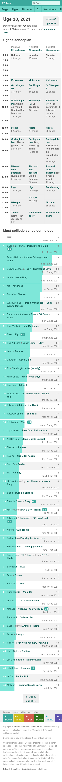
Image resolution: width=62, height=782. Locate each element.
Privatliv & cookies (11, 769)
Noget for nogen (26, 455)
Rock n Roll (22, 676)
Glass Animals (14, 302)
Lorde (10, 277)
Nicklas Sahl (13, 438)
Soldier (21, 464)
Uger (15, 9)
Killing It (23, 384)
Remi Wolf (12, 617)
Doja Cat (11, 294)
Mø (8, 285)
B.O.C (44, 555)
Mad (22, 583)
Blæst (10, 334)
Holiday (17, 472)
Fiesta (14, 127)
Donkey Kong (33, 659)
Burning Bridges (24, 492)
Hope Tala (12, 583)
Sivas (9, 245)
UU (9, 249)
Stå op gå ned (40, 518)
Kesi (29, 555)
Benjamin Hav (14, 546)
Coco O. (11, 464)
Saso (9, 625)
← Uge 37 (51, 19)
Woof (23, 422)
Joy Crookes (13, 430)
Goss (9, 575)
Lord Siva (20, 245)
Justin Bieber (29, 342)
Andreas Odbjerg (32, 257)
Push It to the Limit (37, 245)
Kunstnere (49, 9)
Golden (26, 651)
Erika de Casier (14, 501)
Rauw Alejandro (15, 413)
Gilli (22, 555)
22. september (53, 49)
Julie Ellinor (12, 668)
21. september (35, 49)
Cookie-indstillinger (38, 769)
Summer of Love (42, 268)
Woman (22, 294)
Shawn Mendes (15, 268)
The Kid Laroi (14, 342)
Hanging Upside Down (29, 684)
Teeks (10, 634)
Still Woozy (12, 422)
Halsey (10, 642)
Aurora (10, 529)
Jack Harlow (32, 481)
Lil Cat (10, 676)
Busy (28, 501)
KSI (8, 472)
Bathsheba (12, 538)
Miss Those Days (31, 376)
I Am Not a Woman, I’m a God (32, 642)
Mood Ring (21, 277)
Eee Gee (11, 384)
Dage (5, 9)
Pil (8, 368)
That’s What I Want (28, 600)
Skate (10, 317)
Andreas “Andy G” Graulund (26, 726)
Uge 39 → (51, 23)
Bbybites (11, 447)
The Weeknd (13, 325)
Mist (9, 509)
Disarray (25, 668)
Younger (20, 634)
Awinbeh (26, 625)
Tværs (14, 212)
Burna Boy (26, 509)
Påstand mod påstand (15, 169)
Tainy (28, 268)
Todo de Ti (31, 413)
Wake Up (27, 591)
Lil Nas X (11, 481)
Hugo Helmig (13, 591)
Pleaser (22, 447)
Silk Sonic (43, 314)
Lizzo (9, 351)
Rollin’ (37, 509)
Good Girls (25, 359)
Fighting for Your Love (32, 538)
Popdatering (52, 187)
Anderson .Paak (28, 314)
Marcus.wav (13, 393)
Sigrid (10, 492)
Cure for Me (22, 529)
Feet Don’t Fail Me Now (34, 430)
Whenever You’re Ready (30, 608)
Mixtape (33, 197)
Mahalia (11, 608)
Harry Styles (13, 651)
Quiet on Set (26, 617)
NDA (22, 566)
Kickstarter (17, 80)
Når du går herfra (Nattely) (26, 368)
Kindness (18, 285)
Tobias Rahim (14, 257)
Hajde (10, 558)
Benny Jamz (13, 555)
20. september (18, 49)
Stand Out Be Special (33, 438)
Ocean (18, 575)
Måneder (27, 9)
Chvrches (12, 359)
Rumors (19, 351)
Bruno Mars (13, 314)
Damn (36, 625)
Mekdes (11, 684)
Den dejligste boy (33, 546)
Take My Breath (30, 325)
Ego (17, 334)
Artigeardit (12, 518)
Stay (41, 342)
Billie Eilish (12, 566)
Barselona (25, 518)
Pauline (10, 455)
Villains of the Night (27, 405)
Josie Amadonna (15, 659)
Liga (13, 187)
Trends (8, 3)
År (38, 9)
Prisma (10, 405)
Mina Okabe (13, 376)
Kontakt (25, 769)
